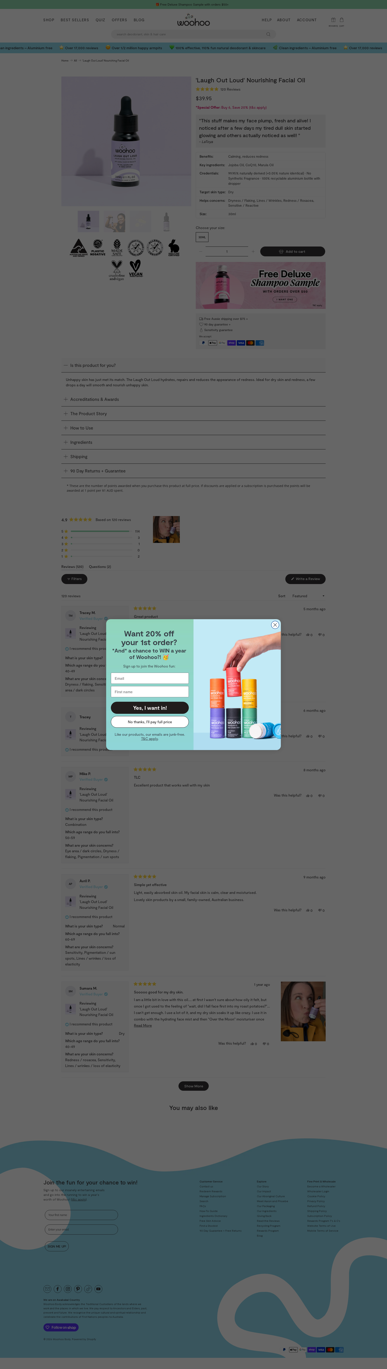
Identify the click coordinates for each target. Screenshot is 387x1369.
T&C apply (149, 738)
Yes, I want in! (150, 707)
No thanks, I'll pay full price (150, 722)
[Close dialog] (275, 625)
